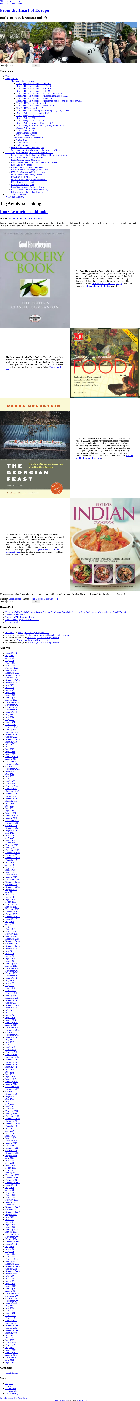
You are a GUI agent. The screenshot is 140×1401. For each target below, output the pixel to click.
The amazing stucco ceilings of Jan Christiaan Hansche (29, 152)
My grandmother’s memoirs (23, 81)
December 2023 (12, 732)
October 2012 (11, 1062)
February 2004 (11, 1318)
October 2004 (11, 1298)
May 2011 (9, 1104)
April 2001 (10, 1362)
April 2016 (10, 958)
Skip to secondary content (11, 3)
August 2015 (11, 978)
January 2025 (11, 700)
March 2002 (10, 1350)
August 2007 (11, 1214)
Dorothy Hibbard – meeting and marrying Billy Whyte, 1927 (42, 110)
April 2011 (10, 1106)
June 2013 (9, 1042)
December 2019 (12, 850)
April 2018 (10, 899)
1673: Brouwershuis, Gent (22, 182)
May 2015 (9, 985)
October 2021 (11, 796)
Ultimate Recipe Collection (98, 286)
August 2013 (11, 1037)
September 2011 (12, 1094)
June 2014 (9, 1012)
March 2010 (10, 1138)
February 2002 (11, 1352)
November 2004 (12, 1296)
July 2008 (9, 1187)
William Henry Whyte (25, 135)
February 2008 (11, 1200)
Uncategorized (14, 599)
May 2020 (9, 838)
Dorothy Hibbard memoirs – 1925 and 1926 (35, 106)
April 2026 (10, 663)
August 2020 (11, 830)
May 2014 (9, 1015)
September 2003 (12, 1330)
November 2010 (12, 1118)
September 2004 (12, 1301)
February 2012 (11, 1081)
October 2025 (11, 678)
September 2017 (12, 916)
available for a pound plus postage (107, 283)
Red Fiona (9, 632)
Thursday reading (13, 622)
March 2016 (10, 961)
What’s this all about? (14, 197)
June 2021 (9, 806)
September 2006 (12, 1242)
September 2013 (12, 1035)
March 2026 (10, 665)
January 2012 (11, 1084)
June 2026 (9, 658)
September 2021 (12, 798)
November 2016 (12, 941)
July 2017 (9, 921)
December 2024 (12, 702)
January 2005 (11, 1291)
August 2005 (11, 1274)
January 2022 (11, 788)
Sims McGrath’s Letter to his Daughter (27, 147)
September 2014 (12, 1005)
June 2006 (9, 1249)
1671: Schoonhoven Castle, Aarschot (27, 174)
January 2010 (11, 1143)
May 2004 (9, 1310)
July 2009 (9, 1158)
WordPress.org (11, 1393)
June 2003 (9, 1338)
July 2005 (9, 1276)
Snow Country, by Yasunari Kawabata (22, 619)
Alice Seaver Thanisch (26, 142)
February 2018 (11, 904)
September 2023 (12, 739)
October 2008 (11, 1180)
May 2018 (9, 897)
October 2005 (11, 1269)
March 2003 (10, 1342)
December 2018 (12, 879)
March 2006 (10, 1256)
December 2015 (12, 968)
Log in (8, 1386)
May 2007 (9, 1222)
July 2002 (9, 1347)
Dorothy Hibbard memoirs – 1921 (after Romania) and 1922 (42, 96)
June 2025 (9, 687)
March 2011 (10, 1109)
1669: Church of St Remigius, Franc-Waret (29, 170)
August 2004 (11, 1303)
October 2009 (11, 1150)
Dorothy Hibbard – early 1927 (29, 108)
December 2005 (12, 1264)
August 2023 (11, 742)
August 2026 (11, 653)
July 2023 (9, 744)
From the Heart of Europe (24, 10)
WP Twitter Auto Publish (60, 1400)
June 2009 (9, 1160)
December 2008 (12, 1175)
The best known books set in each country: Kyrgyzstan (49, 635)
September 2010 (12, 1123)
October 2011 (11, 1091)
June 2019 (9, 865)
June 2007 (9, 1219)
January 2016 (11, 966)
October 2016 (11, 944)
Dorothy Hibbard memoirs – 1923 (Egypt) (34, 98)
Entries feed (10, 1388)
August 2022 (11, 771)
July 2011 (9, 1099)
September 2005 (12, 1271)
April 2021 (10, 811)
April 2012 (10, 1077)
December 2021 (12, 791)
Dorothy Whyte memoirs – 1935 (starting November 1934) (41, 125)
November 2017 (12, 912)
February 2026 (11, 668)
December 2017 (12, 909)
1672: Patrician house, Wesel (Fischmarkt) (29, 179)
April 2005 (10, 1283)
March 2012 (10, 1079)
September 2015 (12, 976)
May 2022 (9, 779)
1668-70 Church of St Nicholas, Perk (27, 167)
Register (9, 1383)
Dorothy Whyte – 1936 (26, 128)
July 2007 (9, 1217)
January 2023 (11, 759)
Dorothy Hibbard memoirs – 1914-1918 (33, 88)
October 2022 (11, 766)
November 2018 (12, 882)
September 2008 (12, 1182)
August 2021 (11, 801)
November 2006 (12, 1237)
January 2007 (11, 1232)
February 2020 (11, 845)
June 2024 (9, 717)
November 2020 (12, 823)
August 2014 (11, 1008)
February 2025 (11, 697)
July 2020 (9, 833)
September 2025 (12, 680)
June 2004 (9, 1308)
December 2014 (12, 998)
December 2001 (12, 1357)
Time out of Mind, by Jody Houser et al (22, 617)
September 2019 (12, 857)
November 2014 (12, 1000)
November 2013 (12, 1030)
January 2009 (11, 1173)
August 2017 (11, 919)
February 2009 (11, 1170)
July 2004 (9, 1306)
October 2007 (11, 1209)
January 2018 (11, 907)
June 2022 (9, 776)
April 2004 (10, 1313)
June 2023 (9, 747)
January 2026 (11, 670)
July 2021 (9, 803)
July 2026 (9, 655)
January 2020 (11, 847)
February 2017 (11, 934)
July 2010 (9, 1128)
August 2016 (11, 948)
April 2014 (10, 1017)
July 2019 (9, 862)
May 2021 (9, 808)
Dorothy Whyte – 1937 (26, 130)
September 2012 (12, 1064)
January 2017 (11, 936)
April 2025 (10, 692)
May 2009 (9, 1163)
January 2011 (11, 1113)
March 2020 (10, 843)
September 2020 (12, 828)
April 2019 (10, 870)
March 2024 (10, 724)
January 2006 (11, 1261)
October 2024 (11, 707)
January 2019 (11, 877)
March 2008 (10, 1197)
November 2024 (12, 705)
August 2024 (11, 712)
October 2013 (11, 1032)
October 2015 (11, 973)
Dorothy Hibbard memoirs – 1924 (31, 103)
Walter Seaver (22, 140)
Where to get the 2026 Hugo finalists (43, 637)
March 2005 (10, 1286)
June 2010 (9, 1131)
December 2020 (12, 820)
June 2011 (9, 1101)
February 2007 (11, 1229)
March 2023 (10, 754)
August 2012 (11, 1067)
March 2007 (10, 1227)
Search (3, 65)
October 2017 (11, 914)
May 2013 (9, 1044)
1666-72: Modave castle (21, 165)
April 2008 (10, 1195)
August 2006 (11, 1244)
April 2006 (10, 1254)
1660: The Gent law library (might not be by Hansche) (34, 162)
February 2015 (11, 993)
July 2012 (9, 1069)
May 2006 (9, 1251)
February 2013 (11, 1052)
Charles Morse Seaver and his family (27, 138)
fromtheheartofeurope (33, 218)
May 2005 (9, 1281)
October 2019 (11, 855)
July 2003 (9, 1335)
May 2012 (9, 1074)
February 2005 (11, 1288)
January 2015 (11, 995)
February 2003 (11, 1345)
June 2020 (9, 835)
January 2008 (11, 1202)
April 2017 (10, 929)
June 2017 (9, 924)
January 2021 (11, 818)
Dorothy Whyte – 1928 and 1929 (30, 115)
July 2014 (9, 1010)
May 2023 (9, 749)
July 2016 (9, 951)
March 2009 (10, 1168)
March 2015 (10, 990)
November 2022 (12, 764)
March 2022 (10, 783)
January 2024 (11, 729)
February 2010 (11, 1141)
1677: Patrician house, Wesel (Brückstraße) (29, 189)
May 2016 (9, 956)
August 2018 (11, 889)
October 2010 (11, 1121)
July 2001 (9, 1360)
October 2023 (11, 737)
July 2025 (9, 685)
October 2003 (11, 1328)
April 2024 (10, 722)
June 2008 (9, 1190)
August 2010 (11, 1126)
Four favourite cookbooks (24, 211)
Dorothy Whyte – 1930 (26, 118)
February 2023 (11, 756)
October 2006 (11, 1239)
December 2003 (12, 1323)
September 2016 (12, 946)
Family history (11, 78)
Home (8, 76)
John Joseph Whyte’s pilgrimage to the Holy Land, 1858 (35, 150)
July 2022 (9, 774)
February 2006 (11, 1259)
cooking (33, 599)
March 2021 (10, 813)
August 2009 (11, 1155)
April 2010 (10, 1136)
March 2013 (10, 1049)
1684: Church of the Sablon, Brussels (27, 192)
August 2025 (11, 682)
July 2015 (9, 980)
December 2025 (12, 673)
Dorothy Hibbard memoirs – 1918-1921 (33, 91)
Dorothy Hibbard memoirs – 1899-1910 (33, 83)
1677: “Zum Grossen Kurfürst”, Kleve (27, 187)
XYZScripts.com (82, 1400)
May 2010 (9, 1133)
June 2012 (9, 1072)
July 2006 (9, 1246)
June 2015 (9, 983)
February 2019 (11, 875)
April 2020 (10, 840)
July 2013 (9, 1040)
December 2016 (12, 939)
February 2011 (11, 1111)
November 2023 (12, 734)
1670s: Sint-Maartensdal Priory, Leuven (28, 172)
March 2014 (10, 1020)
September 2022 (12, 769)
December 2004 (12, 1293)
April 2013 (10, 1047)
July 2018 (9, 892)
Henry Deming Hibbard (26, 133)
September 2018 (12, 887)
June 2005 (9, 1278)
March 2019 (10, 872)
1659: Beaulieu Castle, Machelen (25, 160)
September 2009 (12, 1153)
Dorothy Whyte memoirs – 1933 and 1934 (34, 123)
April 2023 (10, 751)
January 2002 (11, 1355)
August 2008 (11, 1185)
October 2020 (11, 825)
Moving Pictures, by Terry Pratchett (33, 632)
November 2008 (12, 1177)
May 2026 (9, 660)
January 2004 (11, 1320)
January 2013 (11, 1054)
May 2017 (9, 926)
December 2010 (12, 1116)
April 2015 (10, 988)
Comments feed (12, 1391)
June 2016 (9, 953)
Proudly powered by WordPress (13, 1398)
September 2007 (12, 1212)
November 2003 (12, 1325)
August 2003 (11, 1333)
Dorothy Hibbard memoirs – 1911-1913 (33, 86)
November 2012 (12, 1059)
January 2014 (11, 1025)
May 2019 (9, 867)
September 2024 (12, 710)
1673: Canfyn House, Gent (22, 184)
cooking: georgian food (48, 599)
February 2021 (11, 815)
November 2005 (12, 1266)
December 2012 (12, 1057)
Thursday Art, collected (15, 194)
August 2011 (11, 1096)
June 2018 (9, 894)
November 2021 (12, 793)
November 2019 (12, 852)
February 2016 (11, 963)
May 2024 (9, 719)
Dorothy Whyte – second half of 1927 (32, 113)
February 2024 (11, 727)
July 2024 (9, 714)
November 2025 (12, 675)
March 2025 (10, 695)
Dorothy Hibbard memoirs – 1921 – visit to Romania (39, 93)
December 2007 (12, 1205)
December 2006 (12, 1234)
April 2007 (10, 1224)
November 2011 (12, 1089)
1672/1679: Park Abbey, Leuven (25, 177)
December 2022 (12, 761)
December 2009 (12, 1145)
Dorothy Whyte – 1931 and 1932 (30, 120)
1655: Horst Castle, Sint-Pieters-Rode (27, 157)
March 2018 (10, 902)
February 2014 (11, 1022)
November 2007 (12, 1207)
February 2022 (11, 786)
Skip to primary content (10, 1)
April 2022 (10, 781)
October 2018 (11, 884)
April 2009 (10, 1165)
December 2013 (12, 1027)
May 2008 (9, 1192)
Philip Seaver (22, 145)
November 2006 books (15, 614)
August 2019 (11, 860)
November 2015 (12, 971)
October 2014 (11, 1003)
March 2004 (10, 1315)
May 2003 (9, 1340)
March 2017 (10, 931)
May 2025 (9, 690)
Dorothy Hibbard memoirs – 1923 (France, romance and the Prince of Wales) (49, 101)
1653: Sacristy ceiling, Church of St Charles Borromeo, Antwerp (39, 155)
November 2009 (12, 1148)
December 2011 (12, 1086)
